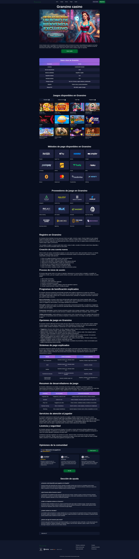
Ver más (69, 470)
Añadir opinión (93, 450)
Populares (46, 99)
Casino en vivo (61, 99)
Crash (76, 99)
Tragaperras (91, 99)
